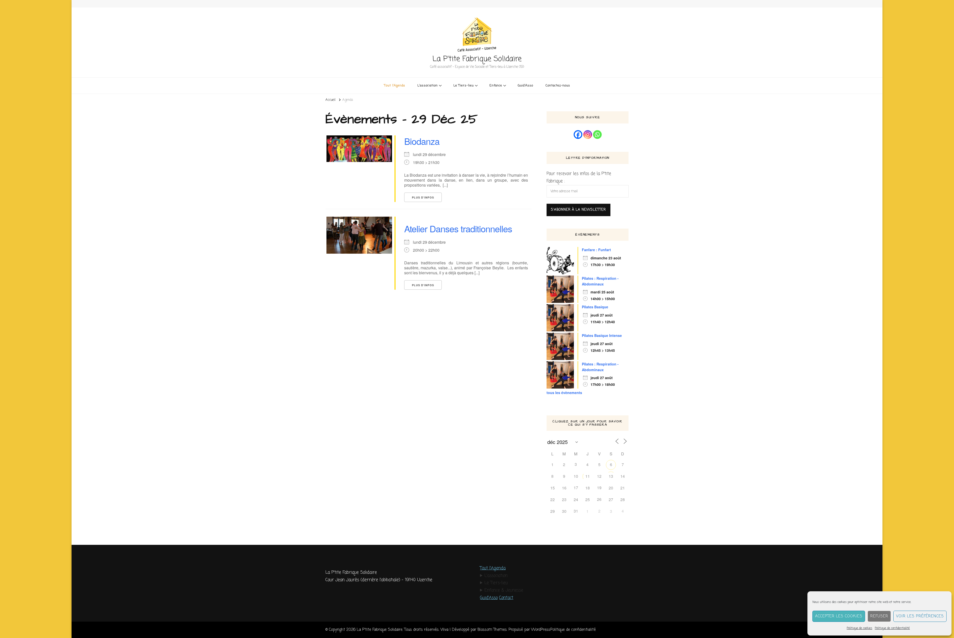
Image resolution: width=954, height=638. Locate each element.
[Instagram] (587, 134)
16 (564, 488)
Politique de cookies (859, 628)
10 (576, 476)
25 (587, 499)
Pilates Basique (595, 306)
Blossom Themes (492, 630)
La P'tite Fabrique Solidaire (477, 59)
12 (599, 476)
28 (622, 499)
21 (622, 488)
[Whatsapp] (597, 134)
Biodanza (421, 141)
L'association (496, 576)
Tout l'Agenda (493, 568)
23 (564, 499)
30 (564, 511)
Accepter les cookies (838, 616)
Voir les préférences (920, 616)
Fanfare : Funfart (596, 249)
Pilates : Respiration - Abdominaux (600, 281)
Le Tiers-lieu (496, 583)
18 (587, 488)
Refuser (879, 616)
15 (552, 488)
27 (611, 499)
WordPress (540, 630)
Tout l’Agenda (394, 85)
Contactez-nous (558, 85)
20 (611, 488)
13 (611, 476)
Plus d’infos (423, 197)
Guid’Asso (525, 85)
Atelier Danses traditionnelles (458, 228)
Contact (506, 598)
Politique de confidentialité (892, 628)
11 (587, 476)
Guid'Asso (489, 598)
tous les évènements (564, 392)
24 (576, 499)
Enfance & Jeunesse (503, 590)
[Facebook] (578, 134)
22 (552, 499)
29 (552, 511)
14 (622, 476)
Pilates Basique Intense (602, 335)
